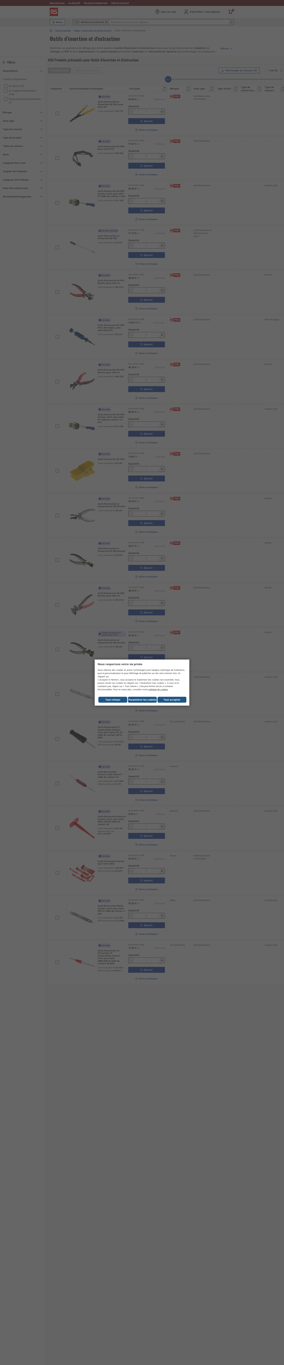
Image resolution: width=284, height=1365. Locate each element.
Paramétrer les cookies (142, 699)
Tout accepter (171, 699)
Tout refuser (112, 699)
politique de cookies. (158, 689)
